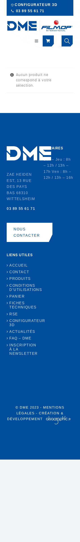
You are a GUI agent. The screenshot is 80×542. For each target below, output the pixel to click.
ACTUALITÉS (21, 331)
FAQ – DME (20, 338)
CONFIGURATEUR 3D (36, 5)
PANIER (17, 296)
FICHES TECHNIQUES (21, 305)
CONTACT (19, 272)
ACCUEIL (18, 265)
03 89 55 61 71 (30, 11)
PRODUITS (20, 279)
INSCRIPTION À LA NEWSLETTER (21, 349)
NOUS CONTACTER (27, 232)
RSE (13, 314)
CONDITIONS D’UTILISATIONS (21, 288)
